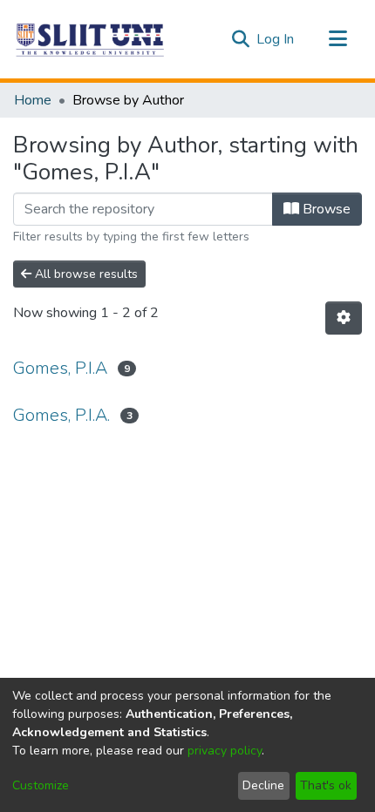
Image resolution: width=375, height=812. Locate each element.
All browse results (84, 274)
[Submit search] (240, 39)
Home (32, 100)
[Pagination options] (343, 318)
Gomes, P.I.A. (61, 415)
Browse (325, 209)
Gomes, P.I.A (60, 368)
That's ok (325, 785)
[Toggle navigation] (337, 39)
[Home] (90, 39)
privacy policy (225, 750)
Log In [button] (276, 39)
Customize (40, 785)
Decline (263, 785)
